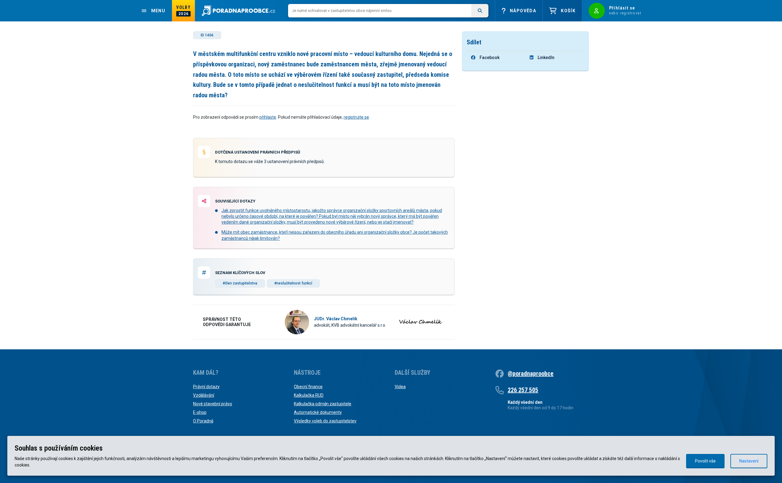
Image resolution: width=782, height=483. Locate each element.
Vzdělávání (203, 395)
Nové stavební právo (212, 403)
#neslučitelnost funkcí (293, 283)
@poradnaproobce (531, 373)
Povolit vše (705, 461)
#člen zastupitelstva (240, 283)
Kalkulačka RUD (308, 395)
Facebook (489, 57)
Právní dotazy (206, 386)
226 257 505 (523, 390)
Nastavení (748, 461)
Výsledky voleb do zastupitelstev (325, 420)
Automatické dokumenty (318, 412)
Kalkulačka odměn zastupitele (322, 403)
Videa (400, 386)
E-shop (199, 412)
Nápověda (523, 10)
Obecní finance (308, 386)
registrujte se (356, 117)
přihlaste (267, 117)
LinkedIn (546, 57)
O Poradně (203, 420)
